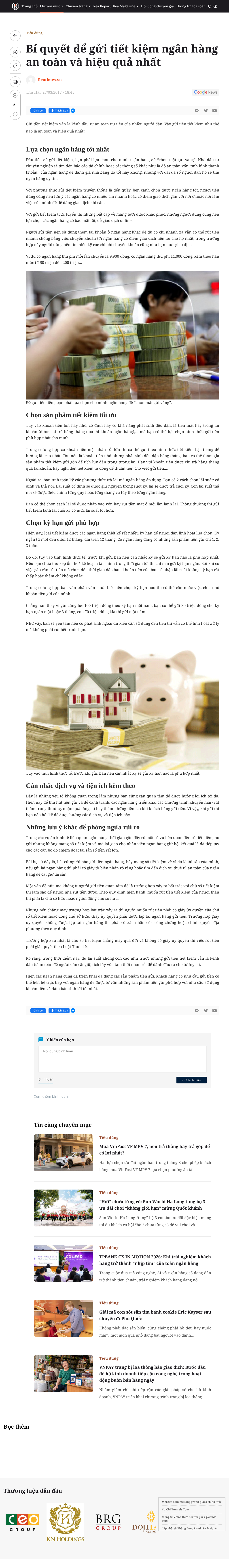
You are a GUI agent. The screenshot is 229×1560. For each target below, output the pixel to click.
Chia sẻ (38, 110)
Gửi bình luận (191, 1080)
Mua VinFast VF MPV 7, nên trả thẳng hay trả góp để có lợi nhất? (154, 1150)
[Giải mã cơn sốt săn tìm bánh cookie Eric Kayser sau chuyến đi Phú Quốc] (63, 1318)
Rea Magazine (124, 6)
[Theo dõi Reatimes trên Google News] (205, 93)
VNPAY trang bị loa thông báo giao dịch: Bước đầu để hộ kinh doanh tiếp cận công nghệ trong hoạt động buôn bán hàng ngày (152, 1373)
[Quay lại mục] (15, 35)
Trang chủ (29, 6)
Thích (61, 110)
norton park (197, 1517)
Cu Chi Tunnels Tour (176, 1509)
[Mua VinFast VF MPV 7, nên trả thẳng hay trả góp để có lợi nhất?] (63, 1152)
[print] (15, 81)
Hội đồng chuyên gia (157, 6)
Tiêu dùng (34, 33)
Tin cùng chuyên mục (63, 1125)
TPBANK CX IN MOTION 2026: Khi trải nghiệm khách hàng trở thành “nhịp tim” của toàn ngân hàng (155, 1260)
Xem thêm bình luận (51, 1096)
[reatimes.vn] (15, 6)
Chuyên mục (50, 6)
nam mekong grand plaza (190, 1502)
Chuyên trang (76, 6)
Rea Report (102, 6)
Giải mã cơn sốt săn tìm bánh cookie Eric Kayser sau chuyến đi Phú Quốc (155, 1315)
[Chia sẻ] (15, 52)
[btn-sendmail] (214, 110)
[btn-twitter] (205, 110)
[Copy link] (15, 65)
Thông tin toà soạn (191, 6)
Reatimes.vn (50, 79)
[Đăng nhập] (215, 6)
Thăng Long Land (189, 1528)
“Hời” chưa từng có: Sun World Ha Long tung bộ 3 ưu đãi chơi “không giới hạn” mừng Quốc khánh (152, 1205)
